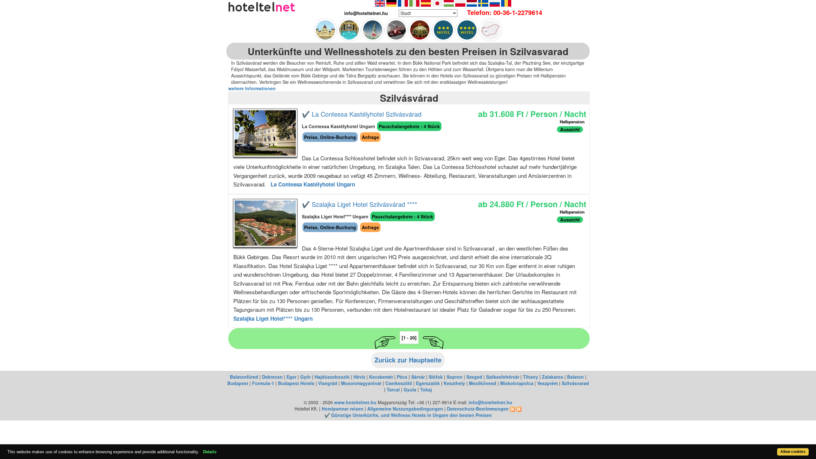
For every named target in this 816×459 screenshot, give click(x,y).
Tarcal (393, 389)
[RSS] (512, 408)
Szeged (474, 377)
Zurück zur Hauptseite (408, 359)
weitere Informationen (252, 88)
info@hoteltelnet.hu (490, 402)
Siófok (436, 377)
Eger (291, 377)
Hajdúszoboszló (332, 377)
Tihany (530, 377)
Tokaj (426, 389)
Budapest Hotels (296, 383)
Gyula (410, 389)
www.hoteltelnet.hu (355, 402)
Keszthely (454, 383)
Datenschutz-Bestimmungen (478, 408)
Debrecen (272, 377)
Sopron (455, 377)
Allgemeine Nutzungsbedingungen (405, 408)
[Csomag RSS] (518, 408)
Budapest (237, 383)
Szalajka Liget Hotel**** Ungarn (273, 318)
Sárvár (418, 377)
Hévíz (359, 377)
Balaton (575, 377)
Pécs (402, 377)
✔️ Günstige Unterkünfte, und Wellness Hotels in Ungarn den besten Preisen (408, 415)
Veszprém (547, 383)
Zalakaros (552, 377)
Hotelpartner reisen (342, 408)
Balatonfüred (244, 377)
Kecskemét (381, 377)
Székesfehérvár (502, 377)
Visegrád (327, 383)
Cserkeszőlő (398, 383)
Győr (305, 377)
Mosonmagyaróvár (361, 383)
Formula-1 (263, 383)
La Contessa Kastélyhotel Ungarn (313, 184)
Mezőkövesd (482, 383)
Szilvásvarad (575, 383)
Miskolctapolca (516, 383)
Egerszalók (428, 383)
